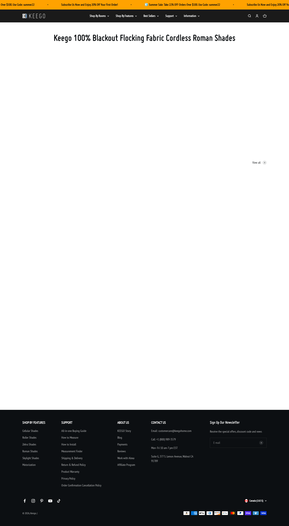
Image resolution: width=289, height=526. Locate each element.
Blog (119, 437)
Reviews (121, 451)
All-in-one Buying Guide (73, 431)
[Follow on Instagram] (33, 501)
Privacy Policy (68, 478)
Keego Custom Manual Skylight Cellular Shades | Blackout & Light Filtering (56, 255)
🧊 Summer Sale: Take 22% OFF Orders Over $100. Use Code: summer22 (182, 5)
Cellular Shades (30, 431)
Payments (122, 444)
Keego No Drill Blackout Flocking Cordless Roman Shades (131, 255)
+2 (222, 391)
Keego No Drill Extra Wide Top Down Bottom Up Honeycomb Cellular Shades (57, 372)
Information (190, 16)
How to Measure (69, 437)
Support (169, 16)
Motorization (29, 465)
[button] (30, 264)
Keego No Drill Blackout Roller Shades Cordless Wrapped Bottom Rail (219, 255)
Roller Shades (29, 437)
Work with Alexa (125, 458)
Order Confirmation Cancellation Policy (81, 485)
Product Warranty (70, 472)
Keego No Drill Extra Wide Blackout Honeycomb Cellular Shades (134, 372)
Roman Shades (30, 451)
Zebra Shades (29, 444)
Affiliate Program (126, 465)
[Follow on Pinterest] (41, 501)
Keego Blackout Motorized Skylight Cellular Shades (211, 372)
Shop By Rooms (98, 16)
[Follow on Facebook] (24, 501)
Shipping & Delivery (71, 458)
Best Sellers (149, 16)
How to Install (68, 444)
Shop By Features (124, 16)
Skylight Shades (30, 458)
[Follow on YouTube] (50, 501)
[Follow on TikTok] (59, 501)
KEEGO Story (124, 431)
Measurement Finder (71, 451)
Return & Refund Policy (73, 465)
